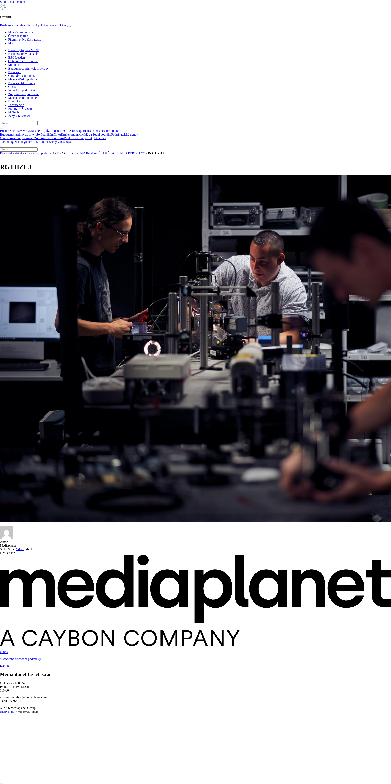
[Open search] (1, 128)
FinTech (13, 112)
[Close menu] (1, 146)
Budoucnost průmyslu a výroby (28, 68)
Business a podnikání (33, 25)
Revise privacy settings (27, 711)
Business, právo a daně (23, 53)
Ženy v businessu (19, 116)
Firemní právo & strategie (24, 39)
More (11, 43)
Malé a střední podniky (23, 79)
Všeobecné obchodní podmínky (20, 659)
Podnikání (14, 72)
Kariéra (5, 666)
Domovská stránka (12, 153)
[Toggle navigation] (69, 26)
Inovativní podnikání (21, 90)
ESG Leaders (16, 57)
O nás (12, 86)
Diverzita (14, 101)
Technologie (16, 105)
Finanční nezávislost (21, 32)
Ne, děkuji (83, 773)
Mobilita (13, 64)
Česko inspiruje (18, 36)
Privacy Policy (7, 711)
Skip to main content (13, 1)
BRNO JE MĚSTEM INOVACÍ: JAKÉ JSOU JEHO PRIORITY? (101, 153)
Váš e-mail (13, 759)
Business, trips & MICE (23, 50)
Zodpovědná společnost (23, 94)
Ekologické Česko (20, 108)
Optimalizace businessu (23, 61)
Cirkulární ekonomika (22, 75)
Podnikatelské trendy (21, 83)
